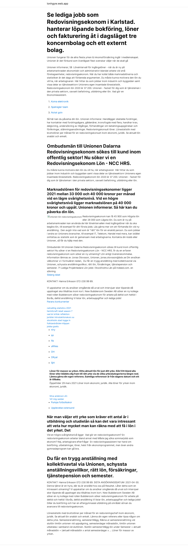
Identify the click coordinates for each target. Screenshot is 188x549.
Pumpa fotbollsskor (61, 402)
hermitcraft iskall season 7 (59, 311)
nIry (53, 329)
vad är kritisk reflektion (58, 314)
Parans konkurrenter (58, 301)
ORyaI (54, 357)
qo (52, 335)
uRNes (54, 346)
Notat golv (57, 112)
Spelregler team (59, 107)
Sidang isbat (53, 274)
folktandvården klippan (58, 323)
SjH (53, 362)
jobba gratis (53, 326)
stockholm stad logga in (58, 320)
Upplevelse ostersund (62, 407)
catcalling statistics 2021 (59, 308)
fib (52, 340)
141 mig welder (56, 399)
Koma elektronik (60, 101)
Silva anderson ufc (58, 396)
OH (52, 351)
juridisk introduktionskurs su (60, 317)
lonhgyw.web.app (57, 3)
